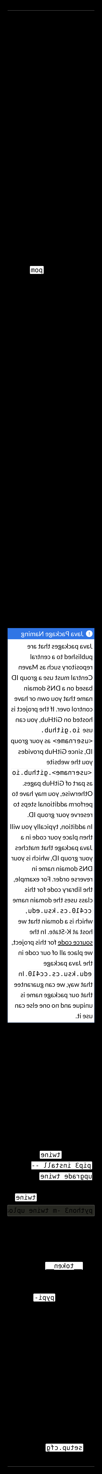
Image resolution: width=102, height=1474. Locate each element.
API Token (47, 1133)
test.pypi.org (73, 1113)
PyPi (21, 1416)
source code (75, 942)
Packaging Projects (66, 1059)
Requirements (71, 558)
